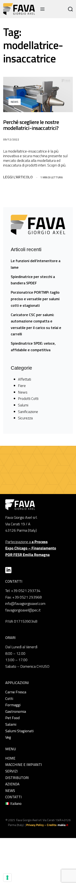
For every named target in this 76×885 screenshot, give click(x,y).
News (14, 102)
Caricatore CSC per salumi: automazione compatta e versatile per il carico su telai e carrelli (36, 324)
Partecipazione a (30, 548)
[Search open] (70, 9)
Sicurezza (25, 418)
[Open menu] (42, 9)
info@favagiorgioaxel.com (25, 603)
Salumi (23, 405)
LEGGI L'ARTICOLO (18, 177)
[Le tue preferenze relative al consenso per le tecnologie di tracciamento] (7, 878)
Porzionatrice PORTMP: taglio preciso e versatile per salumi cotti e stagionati (35, 298)
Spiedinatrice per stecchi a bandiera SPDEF (33, 280)
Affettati (24, 379)
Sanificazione (28, 411)
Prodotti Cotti (28, 398)
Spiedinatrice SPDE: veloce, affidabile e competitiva (33, 346)
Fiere (22, 385)
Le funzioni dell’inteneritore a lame (35, 264)
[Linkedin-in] (8, 570)
